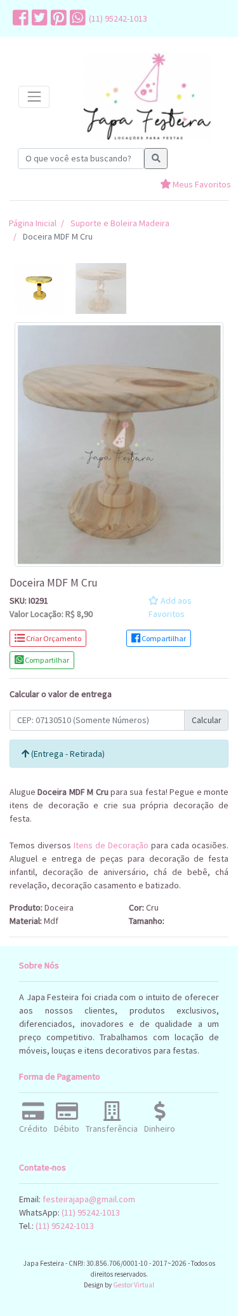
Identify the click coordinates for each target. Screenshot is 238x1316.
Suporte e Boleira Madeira (119, 223)
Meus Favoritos (201, 184)
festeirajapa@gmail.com (89, 1199)
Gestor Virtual (133, 1284)
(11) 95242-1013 (118, 18)
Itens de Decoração (111, 845)
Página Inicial (32, 223)
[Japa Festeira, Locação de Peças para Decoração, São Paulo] (147, 97)
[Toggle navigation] (34, 97)
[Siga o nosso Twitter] (38, 18)
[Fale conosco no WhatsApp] (76, 18)
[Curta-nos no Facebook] (19, 18)
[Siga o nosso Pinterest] (57, 18)
